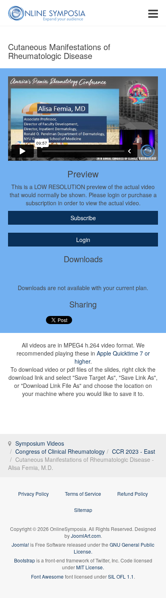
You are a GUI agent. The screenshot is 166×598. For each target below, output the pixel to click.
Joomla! (20, 544)
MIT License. (90, 567)
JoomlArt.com (86, 535)
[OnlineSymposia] (46, 13)
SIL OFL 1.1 (121, 576)
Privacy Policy (33, 493)
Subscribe (83, 218)
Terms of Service (83, 493)
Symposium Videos (39, 443)
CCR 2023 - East (133, 451)
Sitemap (83, 509)
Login (83, 240)
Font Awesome (47, 576)
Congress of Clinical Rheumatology (60, 451)
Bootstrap (24, 560)
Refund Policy (132, 493)
